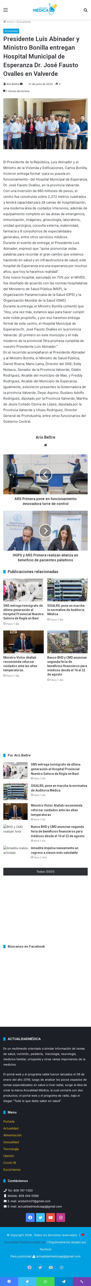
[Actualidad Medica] (45, 9)
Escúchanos (12, 1169)
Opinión (8, 1156)
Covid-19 (9, 1162)
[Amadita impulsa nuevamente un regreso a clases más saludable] (15, 854)
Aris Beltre (13, 84)
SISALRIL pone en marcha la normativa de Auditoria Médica (66, 610)
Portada (9, 1121)
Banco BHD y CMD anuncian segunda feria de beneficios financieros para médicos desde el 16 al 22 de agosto (67, 666)
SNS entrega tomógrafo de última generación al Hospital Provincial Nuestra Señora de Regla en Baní (55, 769)
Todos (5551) (45, 871)
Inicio (10, 22)
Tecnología (11, 1149)
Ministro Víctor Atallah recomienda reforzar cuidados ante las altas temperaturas (56, 810)
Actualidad (23, 22)
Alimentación (12, 1135)
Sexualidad (11, 1142)
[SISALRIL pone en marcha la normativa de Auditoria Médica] (67, 590)
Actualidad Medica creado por (26, 1242)
